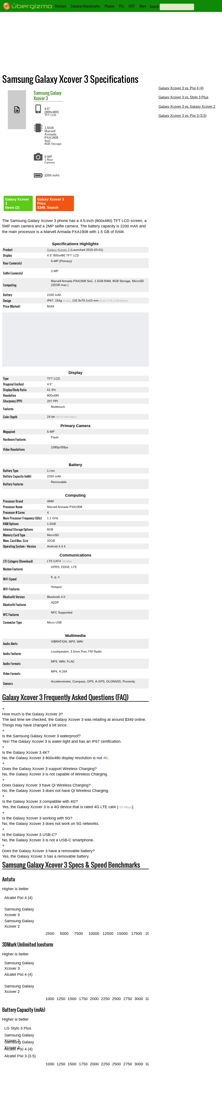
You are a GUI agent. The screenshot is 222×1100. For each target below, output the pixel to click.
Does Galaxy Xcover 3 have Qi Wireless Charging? (46, 785)
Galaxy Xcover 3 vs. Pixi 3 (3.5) (182, 116)
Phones (109, 6)
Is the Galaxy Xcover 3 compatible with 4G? (40, 802)
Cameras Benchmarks (85, 6)
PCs (121, 6)
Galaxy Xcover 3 (48, 95)
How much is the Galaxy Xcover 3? (32, 714)
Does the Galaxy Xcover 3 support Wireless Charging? (49, 769)
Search (154, 6)
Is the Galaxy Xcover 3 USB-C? (29, 834)
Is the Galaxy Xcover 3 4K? (25, 752)
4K (105, 758)
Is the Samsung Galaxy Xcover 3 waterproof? (41, 736)
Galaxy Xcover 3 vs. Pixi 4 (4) (181, 88)
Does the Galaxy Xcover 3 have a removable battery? (48, 851)
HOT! (132, 6)
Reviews (60, 6)
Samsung (41, 93)
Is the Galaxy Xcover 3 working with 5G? (37, 818)
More (142, 6)
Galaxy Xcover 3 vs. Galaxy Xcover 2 (186, 106)
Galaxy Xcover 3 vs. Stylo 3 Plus (183, 97)
